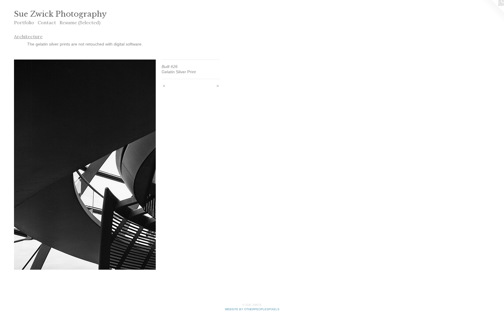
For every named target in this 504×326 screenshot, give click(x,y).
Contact (47, 22)
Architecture (28, 36)
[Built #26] (85, 165)
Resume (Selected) (80, 22)
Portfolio (24, 22)
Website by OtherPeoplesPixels (252, 309)
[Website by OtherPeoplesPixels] (492, 11)
